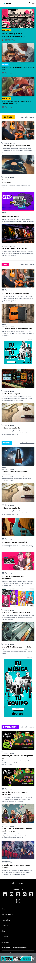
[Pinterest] (31, 894)
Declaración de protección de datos (14, 948)
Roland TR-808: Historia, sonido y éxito (16, 647)
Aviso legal (5, 942)
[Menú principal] (33, 3)
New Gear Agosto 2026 (10, 216)
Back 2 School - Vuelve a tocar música (16, 613)
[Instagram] (5, 894)
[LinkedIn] (18, 901)
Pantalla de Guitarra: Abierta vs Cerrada (17, 328)
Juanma (4, 72)
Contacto (5, 937)
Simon (3, 752)
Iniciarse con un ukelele (11, 428)
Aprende (5, 925)
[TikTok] (18, 894)
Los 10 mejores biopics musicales (14, 249)
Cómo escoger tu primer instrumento (16, 146)
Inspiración (6, 920)
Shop (3, 931)
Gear (3, 909)
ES (24, 3)
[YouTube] (11, 894)
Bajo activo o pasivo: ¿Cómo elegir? (15, 542)
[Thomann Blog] (7, 3)
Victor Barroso (9, 39)
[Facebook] (24, 894)
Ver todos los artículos (27, 117)
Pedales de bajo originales (11, 394)
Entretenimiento (7, 914)
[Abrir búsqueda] (30, 3)
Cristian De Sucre (6, 861)
